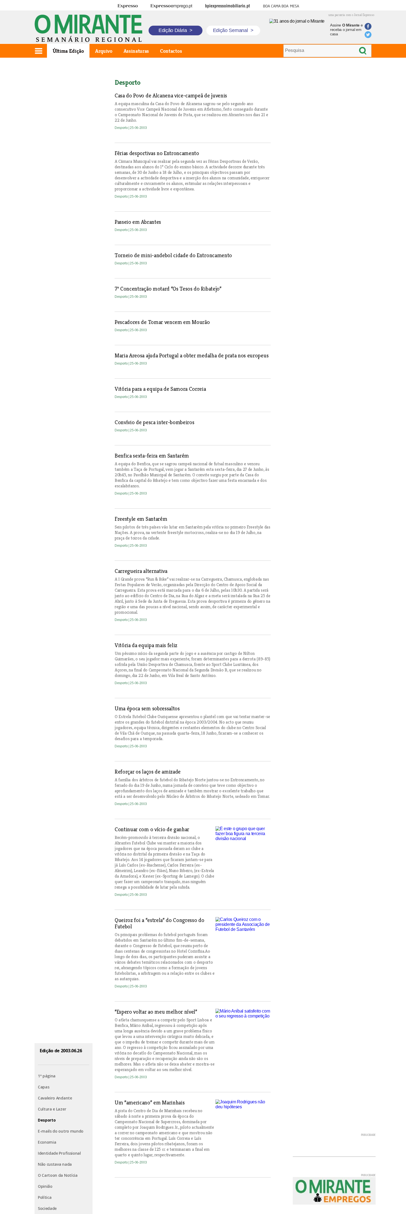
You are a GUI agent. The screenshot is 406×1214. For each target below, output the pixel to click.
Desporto (47, 1120)
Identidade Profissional (59, 1153)
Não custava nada (55, 1164)
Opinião (45, 1186)
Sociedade (47, 1208)
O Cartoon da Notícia (58, 1175)
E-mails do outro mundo (60, 1131)
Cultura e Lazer (52, 1109)
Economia (47, 1142)
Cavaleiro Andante (55, 1098)
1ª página (47, 1075)
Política (44, 1197)
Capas (43, 1087)
